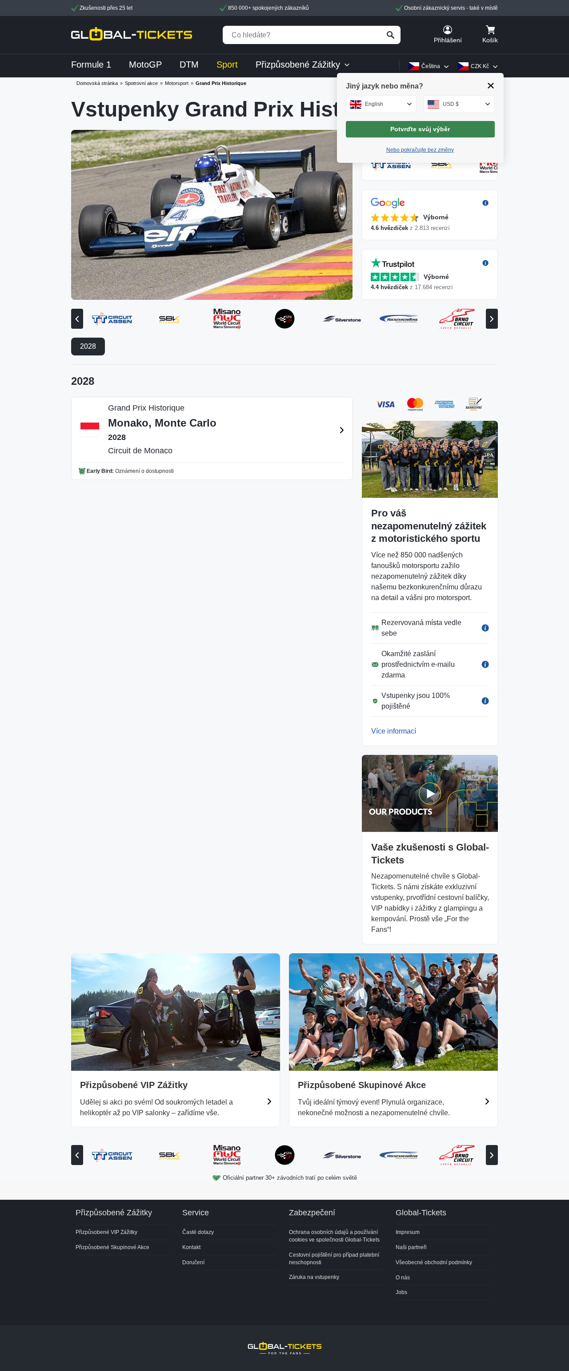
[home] (131, 35)
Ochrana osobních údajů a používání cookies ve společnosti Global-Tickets (334, 1236)
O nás (403, 1277)
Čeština (430, 66)
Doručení (193, 1262)
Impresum (408, 1232)
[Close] (491, 85)
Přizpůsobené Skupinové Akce (112, 1247)
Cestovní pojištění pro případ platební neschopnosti (334, 1259)
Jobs (401, 1292)
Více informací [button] (393, 731)
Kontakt (191, 1247)
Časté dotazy (198, 1232)
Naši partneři (411, 1247)
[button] (429, 215)
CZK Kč (480, 66)
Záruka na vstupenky (314, 1277)
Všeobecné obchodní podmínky (434, 1262)
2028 (88, 346)
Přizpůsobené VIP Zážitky (106, 1232)
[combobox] (381, 104)
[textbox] (381, 104)
